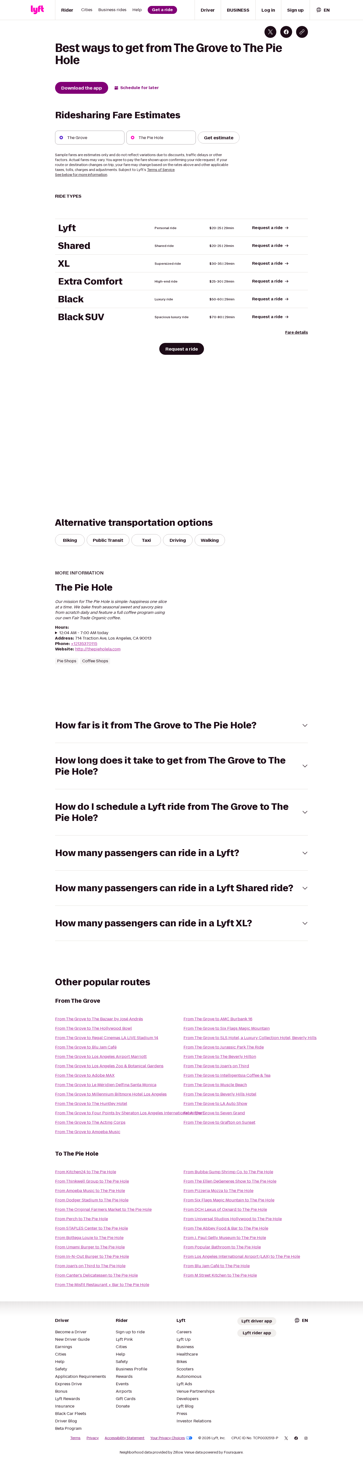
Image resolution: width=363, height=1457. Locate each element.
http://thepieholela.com (98, 649)
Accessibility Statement (124, 1437)
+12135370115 (84, 643)
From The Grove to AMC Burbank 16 (217, 1019)
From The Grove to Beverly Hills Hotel (219, 1094)
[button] (181, 725)
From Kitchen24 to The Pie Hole (85, 1172)
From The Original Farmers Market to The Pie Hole (103, 1209)
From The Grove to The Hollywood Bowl (93, 1028)
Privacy (92, 1437)
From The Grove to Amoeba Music (87, 1132)
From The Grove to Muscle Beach (215, 1085)
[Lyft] (37, 10)
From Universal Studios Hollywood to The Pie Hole (232, 1219)
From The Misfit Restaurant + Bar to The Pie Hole (102, 1285)
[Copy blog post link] (302, 32)
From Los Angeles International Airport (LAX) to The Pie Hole (241, 1256)
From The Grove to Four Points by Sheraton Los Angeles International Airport (129, 1113)
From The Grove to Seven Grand (214, 1113)
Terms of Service (161, 169)
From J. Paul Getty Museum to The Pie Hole (224, 1238)
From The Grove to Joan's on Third (216, 1066)
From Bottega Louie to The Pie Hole (89, 1238)
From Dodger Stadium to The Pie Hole (91, 1200)
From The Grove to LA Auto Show (215, 1103)
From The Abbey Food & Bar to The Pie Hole (225, 1228)
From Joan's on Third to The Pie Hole (90, 1266)
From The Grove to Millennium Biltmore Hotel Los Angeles (111, 1094)
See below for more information (81, 174)
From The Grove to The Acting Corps (90, 1122)
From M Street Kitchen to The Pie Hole (220, 1275)
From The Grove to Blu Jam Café (86, 1047)
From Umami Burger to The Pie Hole (90, 1247)
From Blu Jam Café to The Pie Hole (216, 1266)
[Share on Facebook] (286, 32)
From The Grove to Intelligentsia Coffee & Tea (226, 1075)
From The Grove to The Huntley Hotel (91, 1103)
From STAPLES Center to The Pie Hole (91, 1228)
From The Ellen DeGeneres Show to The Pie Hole (229, 1181)
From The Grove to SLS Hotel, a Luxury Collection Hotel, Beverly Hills (250, 1038)
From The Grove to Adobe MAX (85, 1075)
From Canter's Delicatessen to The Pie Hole (96, 1275)
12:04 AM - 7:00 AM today (83, 633)
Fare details (296, 332)
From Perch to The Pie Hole (81, 1219)
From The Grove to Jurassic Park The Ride (223, 1047)
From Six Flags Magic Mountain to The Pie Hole (228, 1200)
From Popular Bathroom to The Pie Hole (222, 1247)
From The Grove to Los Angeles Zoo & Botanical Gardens (109, 1066)
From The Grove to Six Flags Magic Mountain (226, 1028)
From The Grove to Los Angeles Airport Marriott (101, 1056)
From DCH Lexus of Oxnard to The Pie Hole (225, 1209)
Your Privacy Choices (167, 1437)
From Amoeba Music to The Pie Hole (90, 1191)
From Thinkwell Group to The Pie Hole (92, 1181)
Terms (75, 1437)
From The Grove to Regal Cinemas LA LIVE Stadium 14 (106, 1038)
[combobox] (323, 10)
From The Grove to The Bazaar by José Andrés (99, 1019)
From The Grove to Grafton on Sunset (219, 1122)
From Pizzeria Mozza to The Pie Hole (218, 1191)
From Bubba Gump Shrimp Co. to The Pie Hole (228, 1172)
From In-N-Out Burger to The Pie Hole (92, 1256)
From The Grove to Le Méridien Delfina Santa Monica (105, 1085)
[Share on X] (270, 32)
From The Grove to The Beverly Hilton (219, 1056)
